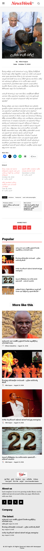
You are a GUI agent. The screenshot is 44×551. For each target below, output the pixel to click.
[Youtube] (21, 502)
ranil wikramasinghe (29, 197)
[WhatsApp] (29, 227)
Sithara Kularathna (10, 346)
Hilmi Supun (23, 61)
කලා (3, 529)
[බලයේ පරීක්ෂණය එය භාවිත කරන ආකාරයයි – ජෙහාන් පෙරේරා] (8, 280)
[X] (20, 227)
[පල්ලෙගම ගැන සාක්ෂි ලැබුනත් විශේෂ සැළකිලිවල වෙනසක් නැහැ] (8, 249)
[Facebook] (15, 227)
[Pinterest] (24, 227)
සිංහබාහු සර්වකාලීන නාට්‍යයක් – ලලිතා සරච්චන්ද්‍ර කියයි (21, 527)
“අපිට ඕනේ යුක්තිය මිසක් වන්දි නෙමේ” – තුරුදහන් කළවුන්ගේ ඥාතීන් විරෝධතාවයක (31, 207)
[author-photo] (3, 346)
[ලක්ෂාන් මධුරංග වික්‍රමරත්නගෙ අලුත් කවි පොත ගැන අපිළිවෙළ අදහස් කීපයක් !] (8, 290)
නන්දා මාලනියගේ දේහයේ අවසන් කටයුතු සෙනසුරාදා (21, 420)
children (11, 197)
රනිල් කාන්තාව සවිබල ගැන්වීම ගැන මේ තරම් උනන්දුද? (9, 184)
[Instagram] (10, 502)
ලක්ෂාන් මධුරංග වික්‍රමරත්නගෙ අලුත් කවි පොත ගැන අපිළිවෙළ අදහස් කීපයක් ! (28, 290)
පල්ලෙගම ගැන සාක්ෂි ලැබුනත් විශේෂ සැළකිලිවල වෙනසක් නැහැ (27, 249)
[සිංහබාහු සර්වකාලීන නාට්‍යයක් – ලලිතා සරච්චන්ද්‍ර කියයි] (8, 259)
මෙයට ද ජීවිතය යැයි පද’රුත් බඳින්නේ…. (11, 205)
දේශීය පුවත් (22, 51)
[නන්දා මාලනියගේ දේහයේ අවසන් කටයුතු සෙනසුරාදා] (8, 269)
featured (18, 197)
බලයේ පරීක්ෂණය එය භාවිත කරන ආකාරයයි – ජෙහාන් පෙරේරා (26, 280)
